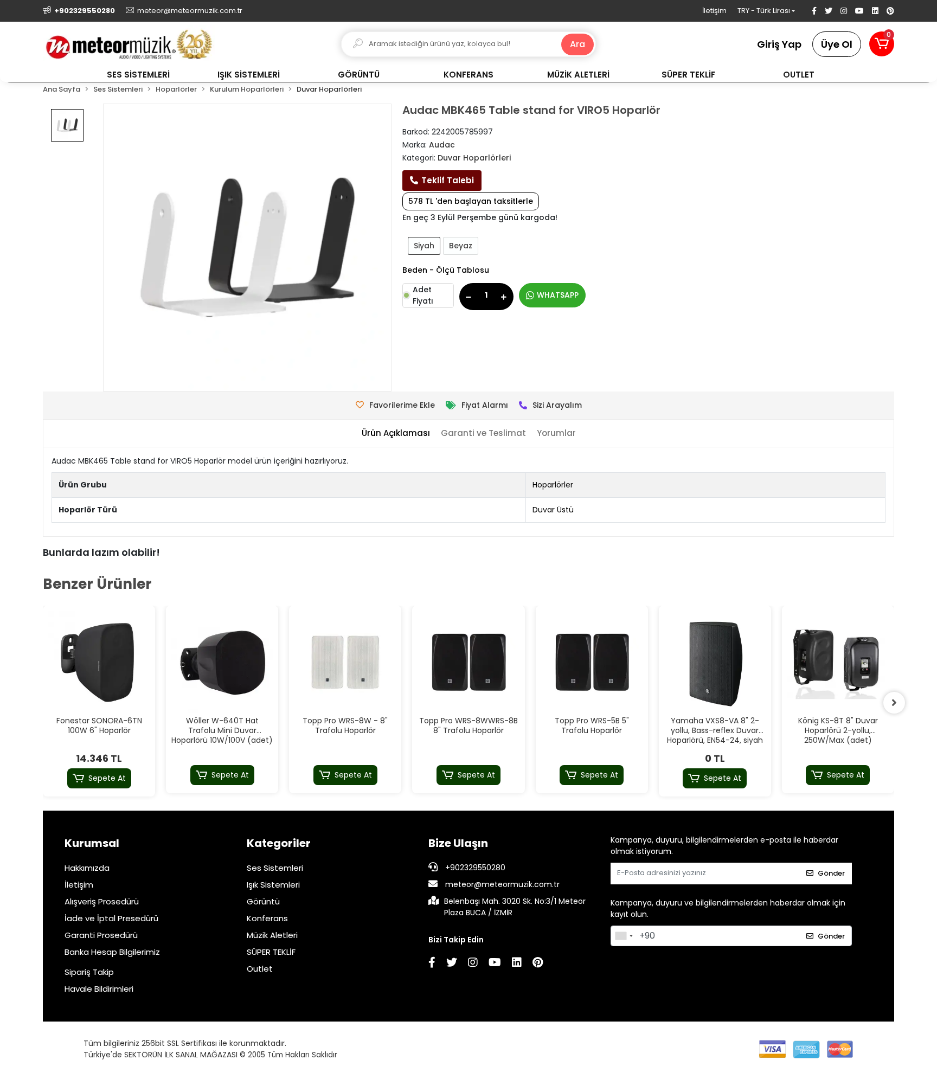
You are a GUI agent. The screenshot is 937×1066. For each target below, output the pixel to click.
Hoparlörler (552, 484)
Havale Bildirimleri (99, 988)
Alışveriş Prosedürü (102, 901)
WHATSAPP (558, 295)
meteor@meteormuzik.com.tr (502, 884)
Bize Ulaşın (458, 843)
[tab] (396, 433)
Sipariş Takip (89, 972)
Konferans (267, 918)
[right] (894, 703)
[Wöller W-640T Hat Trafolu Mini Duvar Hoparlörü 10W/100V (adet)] (222, 661)
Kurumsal (92, 843)
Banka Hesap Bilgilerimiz (112, 952)
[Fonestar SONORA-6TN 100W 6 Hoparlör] (99, 661)
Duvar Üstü (553, 509)
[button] (881, 43)
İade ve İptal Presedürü (111, 918)
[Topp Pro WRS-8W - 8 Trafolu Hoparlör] (345, 661)
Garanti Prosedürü (101, 935)
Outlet (260, 968)
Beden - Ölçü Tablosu (445, 270)
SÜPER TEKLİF (271, 952)
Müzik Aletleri (272, 935)
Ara (577, 44)
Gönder (831, 873)
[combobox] (623, 936)
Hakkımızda (87, 868)
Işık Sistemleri (273, 884)
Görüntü (263, 901)
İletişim (714, 10)
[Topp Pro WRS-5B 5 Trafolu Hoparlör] (592, 661)
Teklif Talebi (447, 180)
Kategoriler (279, 843)
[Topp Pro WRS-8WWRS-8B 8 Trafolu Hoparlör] (468, 661)
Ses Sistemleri (275, 868)
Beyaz (460, 245)
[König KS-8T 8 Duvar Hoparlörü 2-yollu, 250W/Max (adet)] (838, 661)
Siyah (424, 245)
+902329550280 (474, 867)
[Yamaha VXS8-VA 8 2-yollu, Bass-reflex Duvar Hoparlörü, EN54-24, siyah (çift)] (715, 661)
